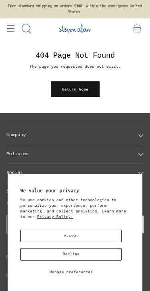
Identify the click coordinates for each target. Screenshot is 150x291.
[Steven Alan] (75, 28)
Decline (71, 254)
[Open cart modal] (137, 28)
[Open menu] (10, 28)
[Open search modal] (26, 28)
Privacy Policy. (55, 216)
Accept (71, 235)
